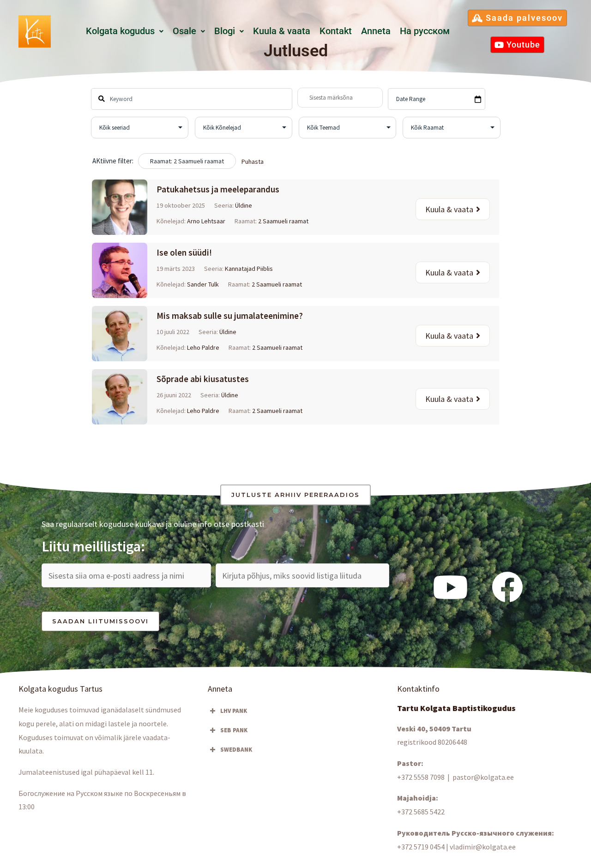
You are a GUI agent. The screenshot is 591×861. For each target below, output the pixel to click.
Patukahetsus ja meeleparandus (218, 189)
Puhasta (252, 161)
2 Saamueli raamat (283, 221)
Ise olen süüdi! (184, 252)
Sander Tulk (203, 284)
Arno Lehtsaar (206, 221)
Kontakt (336, 31)
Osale (184, 31)
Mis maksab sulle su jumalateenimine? (230, 315)
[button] (124, 31)
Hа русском (425, 31)
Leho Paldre (203, 347)
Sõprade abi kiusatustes (203, 378)
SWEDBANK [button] (236, 749)
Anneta (376, 31)
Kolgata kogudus (120, 31)
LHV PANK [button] (233, 711)
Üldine (243, 205)
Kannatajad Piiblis (249, 268)
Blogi (224, 31)
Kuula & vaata (281, 31)
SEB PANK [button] (233, 730)
